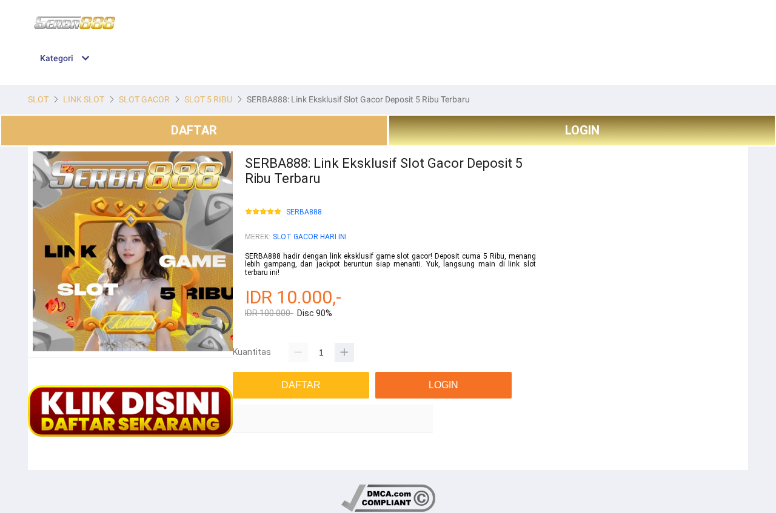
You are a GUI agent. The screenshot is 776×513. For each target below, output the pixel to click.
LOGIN (582, 130)
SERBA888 (304, 212)
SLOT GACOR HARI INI (310, 237)
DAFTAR (194, 130)
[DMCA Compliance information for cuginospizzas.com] (388, 509)
